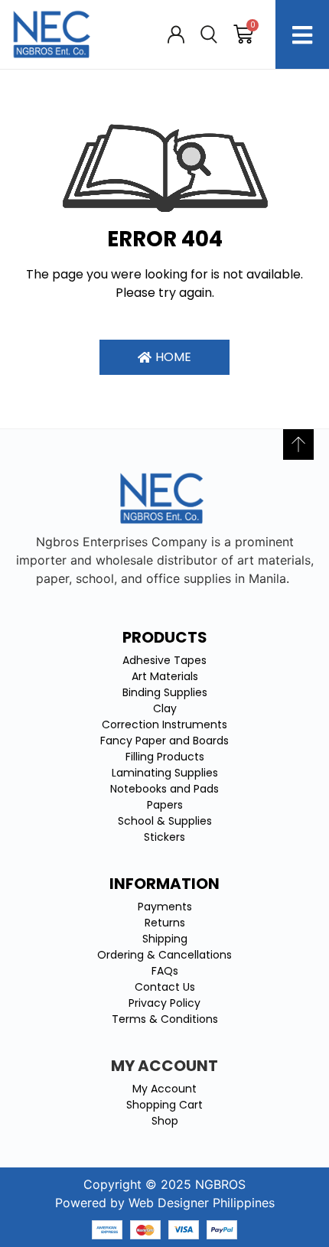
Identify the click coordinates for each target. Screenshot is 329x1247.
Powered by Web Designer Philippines (165, 1202)
